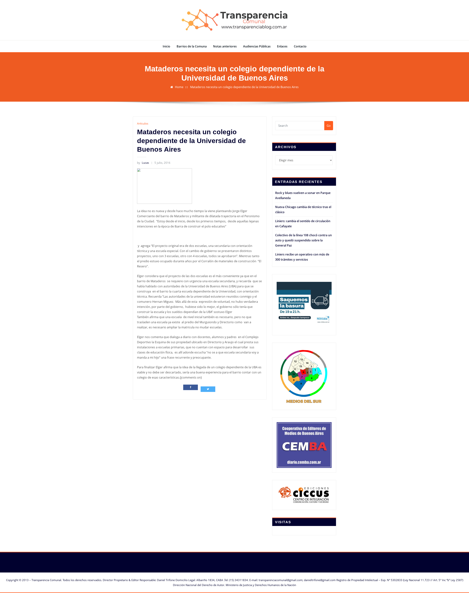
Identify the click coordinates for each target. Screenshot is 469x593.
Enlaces (282, 46)
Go (329, 126)
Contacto (300, 46)
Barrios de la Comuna (192, 46)
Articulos (142, 123)
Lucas (143, 162)
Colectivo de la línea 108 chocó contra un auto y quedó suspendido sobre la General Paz (303, 240)
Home (179, 87)
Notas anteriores (225, 46)
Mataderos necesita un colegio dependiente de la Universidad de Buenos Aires (244, 87)
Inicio (166, 46)
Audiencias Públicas (257, 46)
